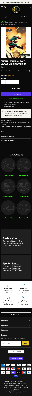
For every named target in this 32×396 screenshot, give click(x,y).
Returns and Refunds (10, 383)
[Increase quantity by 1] (16, 82)
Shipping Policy (22, 383)
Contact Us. (21, 381)
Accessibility (16, 389)
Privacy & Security (9, 385)
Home (3, 21)
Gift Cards (25, 387)
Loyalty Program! (21, 385)
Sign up (25, 343)
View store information (8, 106)
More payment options (16, 98)
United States (15, 352)
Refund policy (17, 387)
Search (7, 381)
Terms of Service (6, 387)
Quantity (3, 78)
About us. (13, 381)
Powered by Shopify (16, 393)
